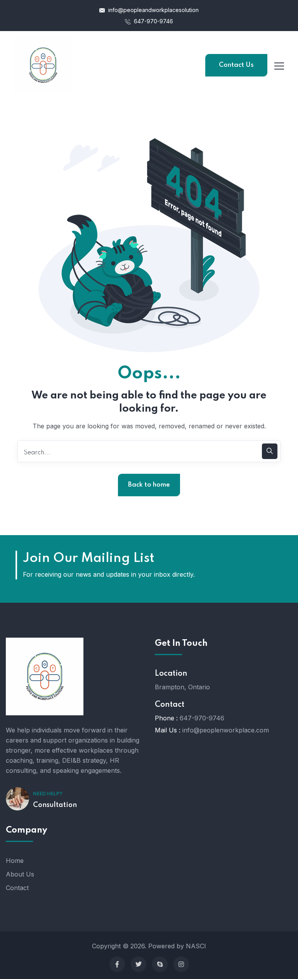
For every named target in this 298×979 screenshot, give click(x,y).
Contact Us (236, 65)
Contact (17, 888)
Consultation (55, 805)
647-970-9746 (152, 21)
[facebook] (117, 964)
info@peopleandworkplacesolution (153, 10)
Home (15, 860)
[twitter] (138, 964)
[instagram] (181, 964)
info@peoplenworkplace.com (225, 730)
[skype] (160, 964)
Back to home (149, 485)
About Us (20, 874)
